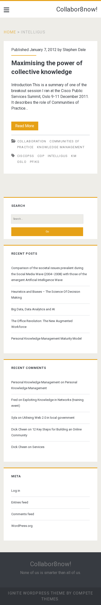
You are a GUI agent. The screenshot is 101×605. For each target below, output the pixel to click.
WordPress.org (22, 526)
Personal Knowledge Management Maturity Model (46, 338)
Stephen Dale (74, 49)
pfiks (35, 162)
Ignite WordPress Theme (36, 593)
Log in (15, 490)
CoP (41, 156)
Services (38, 447)
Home (10, 32)
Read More (26, 126)
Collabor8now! (76, 9)
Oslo (21, 162)
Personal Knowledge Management (35, 382)
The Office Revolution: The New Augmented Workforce (42, 324)
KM (73, 156)
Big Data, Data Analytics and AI (33, 309)
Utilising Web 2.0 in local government (48, 417)
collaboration (31, 141)
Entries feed (19, 502)
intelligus (58, 156)
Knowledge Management (61, 147)
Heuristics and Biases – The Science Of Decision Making (45, 294)
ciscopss (25, 156)
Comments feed (22, 514)
